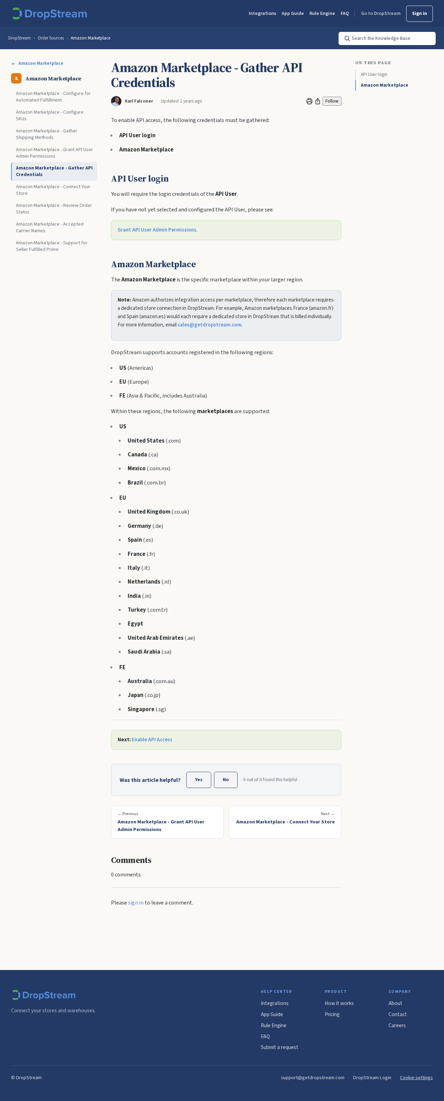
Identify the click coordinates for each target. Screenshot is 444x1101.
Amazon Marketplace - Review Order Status (54, 209)
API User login (374, 74)
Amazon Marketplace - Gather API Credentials (54, 171)
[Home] (51, 14)
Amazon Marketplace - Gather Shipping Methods (46, 134)
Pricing (332, 1014)
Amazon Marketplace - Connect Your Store (53, 190)
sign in (136, 903)
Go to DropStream (381, 13)
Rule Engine (322, 13)
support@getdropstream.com (312, 1077)
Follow (332, 101)
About (395, 1003)
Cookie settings (416, 1077)
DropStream (19, 38)
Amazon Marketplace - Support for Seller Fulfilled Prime (51, 246)
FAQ (345, 13)
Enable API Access (152, 739)
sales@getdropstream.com (209, 325)
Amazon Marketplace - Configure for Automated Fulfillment (53, 97)
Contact (397, 1014)
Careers (397, 1025)
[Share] (317, 101)
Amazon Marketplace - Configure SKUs (50, 116)
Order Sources (51, 38)
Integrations (262, 13)
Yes (199, 779)
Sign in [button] (419, 13)
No (226, 779)
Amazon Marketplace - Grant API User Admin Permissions (54, 153)
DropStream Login (372, 1077)
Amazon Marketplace (90, 38)
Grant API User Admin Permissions (157, 230)
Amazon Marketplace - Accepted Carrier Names (50, 227)
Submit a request (279, 1047)
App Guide (293, 13)
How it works (339, 1003)
